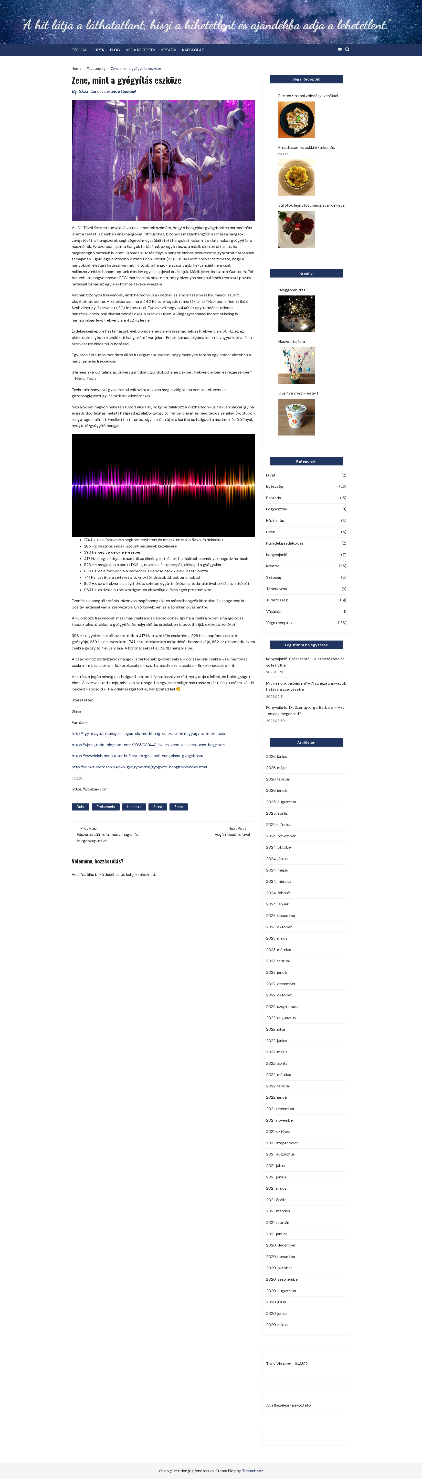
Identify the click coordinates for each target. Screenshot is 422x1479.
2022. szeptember (282, 1006)
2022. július (276, 1029)
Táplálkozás (276, 588)
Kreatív (272, 565)
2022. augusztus (281, 1017)
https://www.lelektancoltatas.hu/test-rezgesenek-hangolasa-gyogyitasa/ (137, 755)
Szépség (273, 577)
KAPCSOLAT (193, 49)
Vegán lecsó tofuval (232, 834)
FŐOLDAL (80, 49)
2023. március (278, 949)
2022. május (276, 1051)
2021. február (277, 1222)
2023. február (278, 960)
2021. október (278, 1131)
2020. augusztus (281, 1290)
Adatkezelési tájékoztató (288, 1405)
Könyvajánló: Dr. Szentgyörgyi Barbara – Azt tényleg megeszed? (305, 710)
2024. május (277, 870)
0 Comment (127, 91)
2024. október (279, 847)
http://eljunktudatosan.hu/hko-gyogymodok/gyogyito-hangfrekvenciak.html (139, 767)
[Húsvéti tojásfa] (296, 365)
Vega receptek (279, 622)
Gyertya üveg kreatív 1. (298, 393)
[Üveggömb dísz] (296, 313)
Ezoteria (273, 497)
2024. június (277, 858)
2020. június (276, 1313)
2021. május (276, 1188)
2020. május (277, 1324)
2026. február (278, 779)
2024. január (277, 904)
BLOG (115, 49)
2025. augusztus (281, 801)
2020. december (281, 1245)
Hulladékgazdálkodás (285, 543)
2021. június (276, 1177)
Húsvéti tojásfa (291, 341)
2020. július (276, 1302)
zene (178, 806)
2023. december (280, 915)
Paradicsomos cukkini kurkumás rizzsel (306, 150)
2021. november (280, 1120)
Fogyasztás (276, 509)
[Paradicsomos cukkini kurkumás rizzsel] (296, 177)
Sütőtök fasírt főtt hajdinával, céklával (311, 205)
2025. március (278, 824)
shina (157, 806)
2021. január (276, 1233)
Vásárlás (273, 611)
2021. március (278, 1211)
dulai (80, 806)
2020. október (279, 1267)
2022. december (280, 983)
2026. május (276, 767)
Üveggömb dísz (292, 290)
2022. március (278, 1074)
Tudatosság (277, 600)
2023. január (277, 972)
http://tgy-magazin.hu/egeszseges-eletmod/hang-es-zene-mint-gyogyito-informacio (148, 733)
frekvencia (106, 806)
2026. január (277, 790)
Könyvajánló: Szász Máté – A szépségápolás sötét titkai (305, 662)
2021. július (275, 1165)
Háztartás (275, 520)
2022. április (276, 1063)
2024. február (278, 892)
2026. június (276, 756)
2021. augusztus (280, 1154)
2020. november (280, 1256)
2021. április (276, 1199)
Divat (270, 475)
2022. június (276, 1040)
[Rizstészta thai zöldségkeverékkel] (296, 119)
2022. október (279, 995)
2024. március (279, 881)
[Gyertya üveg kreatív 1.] (296, 417)
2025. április (277, 813)
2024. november (281, 836)
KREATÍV (168, 49)
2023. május (276, 938)
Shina (83, 91)
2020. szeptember (282, 1279)
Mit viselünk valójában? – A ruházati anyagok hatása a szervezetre (306, 686)
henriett (134, 806)
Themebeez (252, 1470)
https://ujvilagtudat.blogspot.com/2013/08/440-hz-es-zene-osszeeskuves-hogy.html (148, 744)
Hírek (270, 532)
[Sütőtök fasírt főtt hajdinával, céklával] (296, 229)
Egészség (274, 486)
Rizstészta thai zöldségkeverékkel (308, 95)
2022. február (278, 1086)
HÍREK (99, 49)
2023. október (279, 927)
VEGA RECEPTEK (141, 49)
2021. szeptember (282, 1142)
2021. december (280, 1108)
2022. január (277, 1097)
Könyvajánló (276, 554)
